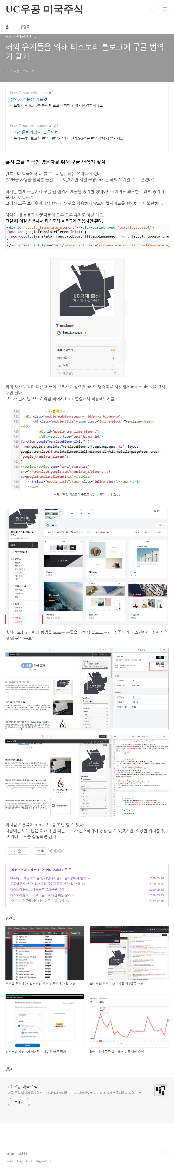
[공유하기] (19, 851)
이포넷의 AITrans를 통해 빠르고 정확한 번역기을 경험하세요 (56, 105)
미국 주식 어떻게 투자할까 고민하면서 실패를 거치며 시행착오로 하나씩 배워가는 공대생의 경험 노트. (75, 1093)
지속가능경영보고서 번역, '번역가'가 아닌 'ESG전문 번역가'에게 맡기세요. (67, 138)
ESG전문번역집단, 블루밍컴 (34, 132)
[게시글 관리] (25, 851)
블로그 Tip (37, 870)
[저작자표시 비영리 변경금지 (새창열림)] (56, 851)
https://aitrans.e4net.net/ (28, 92)
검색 (155, 9)
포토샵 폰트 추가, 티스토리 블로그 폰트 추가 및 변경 (45, 883)
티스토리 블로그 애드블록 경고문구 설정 (37, 889)
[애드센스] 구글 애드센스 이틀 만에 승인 (37, 900)
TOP (165, 1154)
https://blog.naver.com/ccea (30, 125)
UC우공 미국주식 (23, 1086)
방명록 (25, 27)
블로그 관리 (19, 870)
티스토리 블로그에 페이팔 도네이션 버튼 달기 (40, 895)
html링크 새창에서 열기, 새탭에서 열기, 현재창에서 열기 (48, 878)
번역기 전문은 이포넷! (29, 99)
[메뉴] (165, 8)
